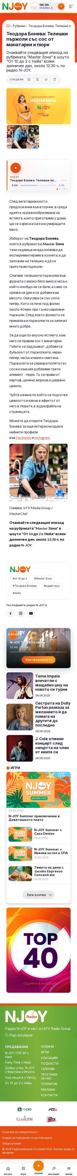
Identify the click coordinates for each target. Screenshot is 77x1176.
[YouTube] (31, 613)
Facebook (23, 437)
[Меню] (71, 6)
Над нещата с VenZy (20, 1077)
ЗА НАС (46, 1078)
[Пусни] (15, 168)
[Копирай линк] (54, 79)
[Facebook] (29, 79)
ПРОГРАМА (49, 1074)
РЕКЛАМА (48, 1089)
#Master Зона (43, 578)
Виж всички (36, 895)
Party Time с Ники (18, 1062)
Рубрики (19, 26)
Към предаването (38, 659)
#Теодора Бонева (25, 585)
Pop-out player (21, 1035)
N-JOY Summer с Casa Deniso (48, 832)
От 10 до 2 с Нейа (18, 1083)
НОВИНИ (47, 1046)
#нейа (17, 593)
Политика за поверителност (20, 1132)
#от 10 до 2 (20, 578)
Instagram (42, 437)
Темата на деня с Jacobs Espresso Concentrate (49, 871)
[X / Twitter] (37, 79)
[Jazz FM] (52, 1108)
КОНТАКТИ (49, 1095)
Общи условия (11, 1143)
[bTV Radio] (24, 1108)
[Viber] (46, 79)
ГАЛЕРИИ (48, 1069)
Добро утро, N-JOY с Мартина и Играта (20, 1070)
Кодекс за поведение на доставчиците (27, 1137)
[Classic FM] (24, 1118)
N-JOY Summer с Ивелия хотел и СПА (51, 851)
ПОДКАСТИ (49, 1063)
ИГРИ (45, 1052)
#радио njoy (52, 585)
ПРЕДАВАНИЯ (16, 1047)
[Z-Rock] (52, 1118)
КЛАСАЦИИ (49, 1058)
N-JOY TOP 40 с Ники (17, 1055)
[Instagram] (21, 613)
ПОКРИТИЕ (49, 1084)
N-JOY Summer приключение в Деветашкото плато (34, 818)
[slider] (38, 185)
